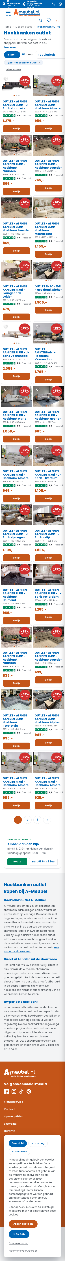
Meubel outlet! (24, 26)
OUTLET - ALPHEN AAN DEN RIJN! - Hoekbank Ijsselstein (15, 721)
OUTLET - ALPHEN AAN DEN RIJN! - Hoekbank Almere (47, 105)
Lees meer (10, 47)
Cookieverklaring (19, 1243)
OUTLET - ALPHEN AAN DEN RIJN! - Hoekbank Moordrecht (47, 229)
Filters (12, 54)
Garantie (9, 1131)
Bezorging (10, 1124)
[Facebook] (6, 1091)
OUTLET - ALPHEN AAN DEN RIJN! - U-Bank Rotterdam (48, 593)
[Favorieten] (49, 20)
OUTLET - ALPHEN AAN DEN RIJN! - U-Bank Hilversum (48, 474)
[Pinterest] (29, 1091)
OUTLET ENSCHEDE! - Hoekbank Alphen (48, 288)
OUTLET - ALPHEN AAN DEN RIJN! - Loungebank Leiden (15, 291)
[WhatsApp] (60, 4)
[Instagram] (14, 1091)
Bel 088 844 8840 (43, 861)
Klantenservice (13, 1102)
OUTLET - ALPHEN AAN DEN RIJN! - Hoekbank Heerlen (48, 415)
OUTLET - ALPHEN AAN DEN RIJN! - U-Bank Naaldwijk (16, 105)
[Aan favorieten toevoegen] (5, 78)
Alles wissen (13, 69)
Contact (9, 1109)
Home (7, 26)
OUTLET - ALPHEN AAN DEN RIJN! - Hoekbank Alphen (47, 719)
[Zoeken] (40, 20)
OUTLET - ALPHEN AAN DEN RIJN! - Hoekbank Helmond (15, 595)
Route (17, 861)
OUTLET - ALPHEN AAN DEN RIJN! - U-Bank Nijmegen (16, 534)
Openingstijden (13, 1116)
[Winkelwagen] (57, 20)
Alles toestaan (23, 1224)
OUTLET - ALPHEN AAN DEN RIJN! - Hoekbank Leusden (48, 164)
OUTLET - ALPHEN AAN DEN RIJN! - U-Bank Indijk (48, 534)
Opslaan (19, 1234)
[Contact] (53, 4)
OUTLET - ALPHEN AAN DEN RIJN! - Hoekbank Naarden (15, 166)
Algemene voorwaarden (23, 1250)
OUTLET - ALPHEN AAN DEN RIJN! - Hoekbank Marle (15, 415)
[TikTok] (21, 1091)
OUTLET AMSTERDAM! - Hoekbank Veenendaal (45, 354)
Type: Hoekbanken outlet (23, 62)
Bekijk (16, 128)
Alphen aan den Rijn (23, 844)
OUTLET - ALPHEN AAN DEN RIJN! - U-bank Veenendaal (16, 352)
